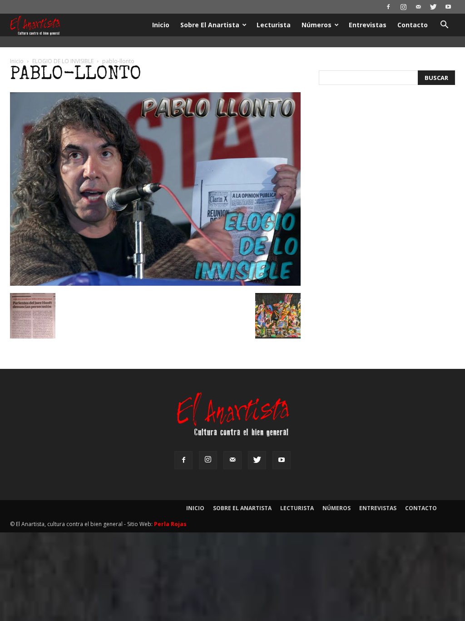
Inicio (160, 24)
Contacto (412, 24)
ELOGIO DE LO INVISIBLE (63, 61)
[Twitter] (433, 7)
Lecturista (274, 24)
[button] (444, 25)
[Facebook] (388, 7)
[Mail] (418, 7)
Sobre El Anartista (209, 24)
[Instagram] (403, 7)
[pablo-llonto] (155, 283)
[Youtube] (448, 7)
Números (316, 24)
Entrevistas (367, 24)
